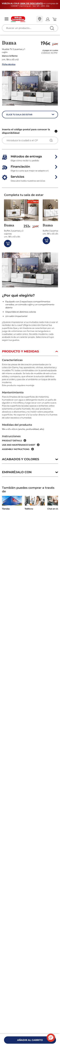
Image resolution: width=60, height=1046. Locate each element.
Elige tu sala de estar (19, 114)
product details (12, 440)
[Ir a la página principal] (22, 19)
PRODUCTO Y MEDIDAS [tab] (20, 351)
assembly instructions (16, 449)
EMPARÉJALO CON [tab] (17, 472)
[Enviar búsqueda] (52, 28)
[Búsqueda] (45, 19)
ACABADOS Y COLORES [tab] (20, 459)
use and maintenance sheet (18, 445)
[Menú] (6, 19)
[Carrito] (54, 19)
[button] (30, 88)
